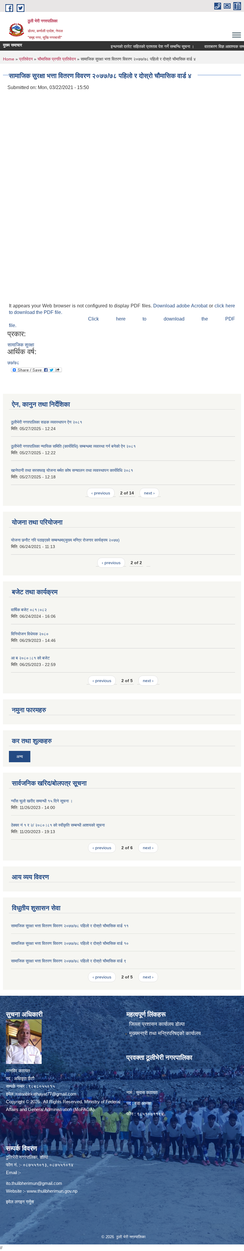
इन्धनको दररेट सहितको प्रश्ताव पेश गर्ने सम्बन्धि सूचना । (137, 46)
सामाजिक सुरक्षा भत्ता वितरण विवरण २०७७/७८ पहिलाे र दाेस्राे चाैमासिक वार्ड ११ (70, 925)
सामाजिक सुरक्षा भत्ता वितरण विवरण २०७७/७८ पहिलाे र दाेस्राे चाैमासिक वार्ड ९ (68, 961)
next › (149, 493)
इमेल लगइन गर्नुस (20, 1201)
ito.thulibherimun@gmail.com (34, 1183)
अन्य (19, 756)
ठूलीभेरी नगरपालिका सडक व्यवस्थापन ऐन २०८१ (46, 422)
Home (8, 59)
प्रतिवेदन (26, 59)
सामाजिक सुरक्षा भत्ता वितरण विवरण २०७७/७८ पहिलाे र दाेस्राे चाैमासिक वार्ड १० (70, 943)
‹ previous (100, 493)
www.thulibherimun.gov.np (52, 1191)
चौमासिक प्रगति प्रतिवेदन (56, 59)
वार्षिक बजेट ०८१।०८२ (29, 609)
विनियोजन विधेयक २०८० (30, 633)
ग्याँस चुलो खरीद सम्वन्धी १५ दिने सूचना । (42, 801)
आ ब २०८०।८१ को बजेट (30, 658)
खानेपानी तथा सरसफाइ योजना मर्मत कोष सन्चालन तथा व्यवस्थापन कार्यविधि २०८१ (72, 470)
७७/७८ (13, 362)
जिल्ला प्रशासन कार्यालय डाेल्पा (157, 1024)
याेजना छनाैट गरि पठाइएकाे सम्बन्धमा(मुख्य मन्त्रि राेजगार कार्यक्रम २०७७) (65, 540)
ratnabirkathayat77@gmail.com (46, 1093)
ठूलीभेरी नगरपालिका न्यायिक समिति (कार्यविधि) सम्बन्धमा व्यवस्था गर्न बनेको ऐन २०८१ (73, 446)
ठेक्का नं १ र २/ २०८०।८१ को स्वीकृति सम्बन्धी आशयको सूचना (58, 825)
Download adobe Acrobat (181, 305)
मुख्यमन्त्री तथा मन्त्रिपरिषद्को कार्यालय (165, 1033)
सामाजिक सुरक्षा (20, 344)
